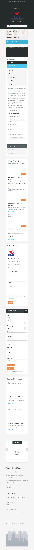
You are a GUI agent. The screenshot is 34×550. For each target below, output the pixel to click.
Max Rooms (10, 336)
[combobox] (17, 323)
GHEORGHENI (16, 41)
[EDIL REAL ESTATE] (17, 15)
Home (8, 41)
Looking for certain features (15, 371)
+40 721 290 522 (18, 21)
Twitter (11, 153)
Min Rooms (10, 331)
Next (26, 52)
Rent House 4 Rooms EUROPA (15, 423)
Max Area (9, 358)
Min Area (9, 352)
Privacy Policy (16, 296)
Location (9, 320)
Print (11, 84)
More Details (22, 183)
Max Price (9, 347)
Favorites (17, 8)
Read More (21, 400)
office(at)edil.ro (21, 1)
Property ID (10, 315)
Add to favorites (13, 80)
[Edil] (17, 453)
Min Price (9, 342)
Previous (7, 52)
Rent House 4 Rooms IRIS (14, 397)
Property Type (10, 326)
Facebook (12, 149)
